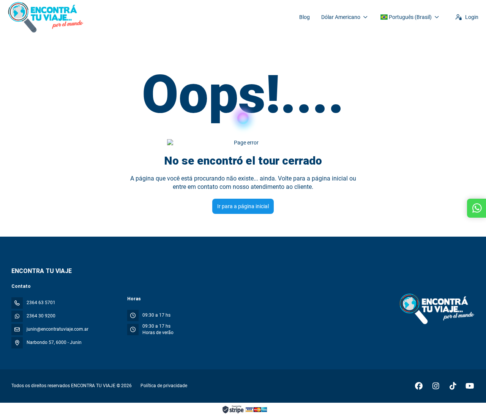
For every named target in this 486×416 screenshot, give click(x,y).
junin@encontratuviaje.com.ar (57, 329)
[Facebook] (418, 386)
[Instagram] (435, 386)
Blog (304, 17)
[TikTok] (453, 386)
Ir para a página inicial (243, 206)
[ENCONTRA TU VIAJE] (436, 309)
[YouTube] (470, 386)
